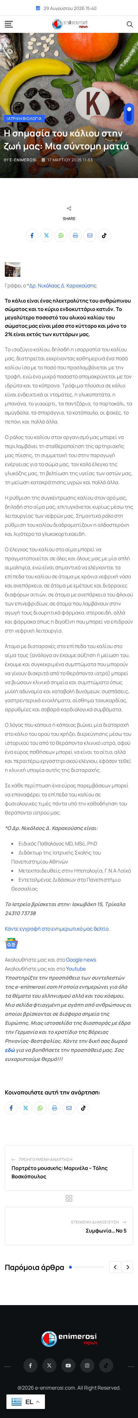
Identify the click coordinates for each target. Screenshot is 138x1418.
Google (74, 959)
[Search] (130, 24)
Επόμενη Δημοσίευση (95, 1222)
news (89, 959)
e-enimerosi (23, 160)
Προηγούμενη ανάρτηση (46, 1159)
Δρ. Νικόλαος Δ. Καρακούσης (63, 285)
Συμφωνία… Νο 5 (106, 1230)
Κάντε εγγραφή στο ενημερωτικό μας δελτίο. (57, 928)
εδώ (10, 1050)
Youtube (76, 968)
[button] (115, 1267)
